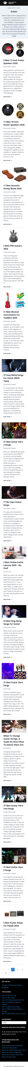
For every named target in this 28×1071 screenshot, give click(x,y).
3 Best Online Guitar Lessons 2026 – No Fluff (13, 565)
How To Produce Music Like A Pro (13, 1000)
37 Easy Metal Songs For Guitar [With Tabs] (13, 378)
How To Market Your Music (11, 1007)
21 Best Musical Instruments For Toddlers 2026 (11, 314)
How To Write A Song (9, 995)
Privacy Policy (11, 1057)
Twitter (18, 985)
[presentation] (14, 49)
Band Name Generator (17, 1050)
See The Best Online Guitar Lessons (14, 1014)
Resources (5, 1052)
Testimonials (10, 1045)
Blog (3, 1045)
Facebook (12, 985)
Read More (7, 97)
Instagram (5, 987)
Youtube (5, 985)
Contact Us (13, 1055)
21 (5, 973)
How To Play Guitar (8, 998)
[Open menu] (25, 3)
